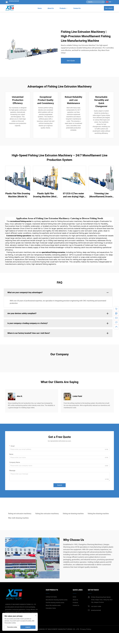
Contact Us (77, 8)
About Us (51, 8)
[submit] (103, 1)
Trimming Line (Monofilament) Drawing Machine (101, 195)
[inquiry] (116, 322)
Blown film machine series (53, 605)
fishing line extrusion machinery (47, 514)
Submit (59, 485)
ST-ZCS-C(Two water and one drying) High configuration (73, 195)
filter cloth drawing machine (18, 518)
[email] (116, 318)
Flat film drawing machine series (55, 602)
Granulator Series (51, 608)
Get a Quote (109, 8)
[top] (116, 327)
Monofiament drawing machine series (56, 600)
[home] (9, 8)
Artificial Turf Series (51, 597)
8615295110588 (96, 606)
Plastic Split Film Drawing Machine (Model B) (45, 195)
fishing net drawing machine (73, 514)
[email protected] (14, 1)
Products (63, 8)
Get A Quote (71, 61)
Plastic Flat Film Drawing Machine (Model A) (17, 195)
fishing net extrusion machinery (19, 514)
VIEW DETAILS (17, 178)
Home (40, 8)
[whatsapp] (116, 313)
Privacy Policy (85, 629)
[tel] (116, 309)
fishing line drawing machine (98, 514)
